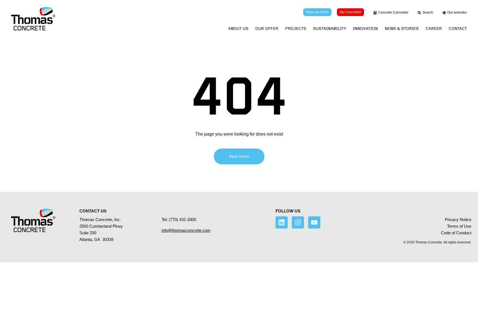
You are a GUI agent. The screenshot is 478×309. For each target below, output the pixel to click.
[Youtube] (314, 222)
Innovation (365, 28)
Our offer (266, 28)
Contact (458, 28)
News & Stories (402, 28)
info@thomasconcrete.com (186, 230)
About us (238, 28)
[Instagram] (298, 222)
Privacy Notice (458, 219)
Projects (295, 28)
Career (434, 28)
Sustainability (329, 28)
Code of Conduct (456, 232)
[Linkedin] (282, 222)
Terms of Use (459, 226)
